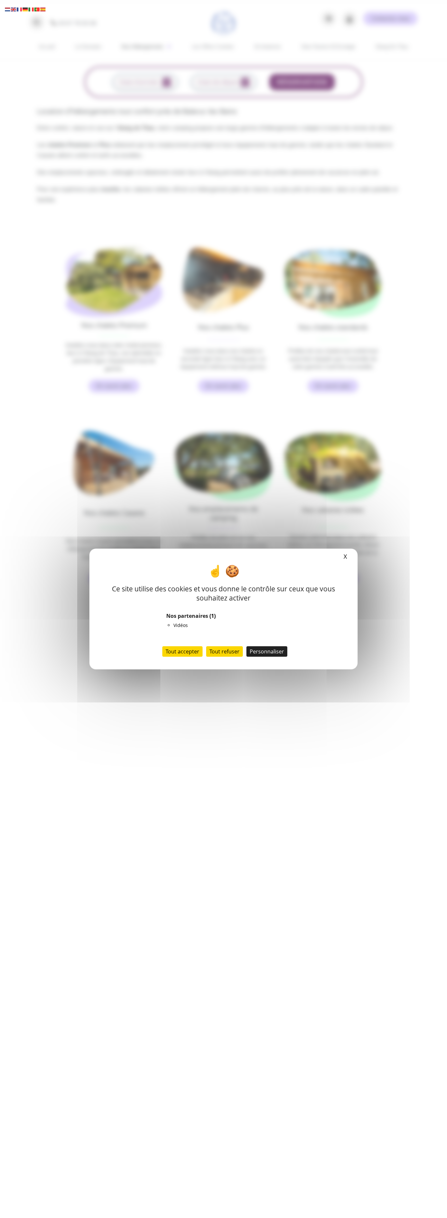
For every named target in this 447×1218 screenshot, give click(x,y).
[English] (14, 9)
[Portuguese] (37, 9)
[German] (25, 9)
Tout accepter (182, 651)
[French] (20, 9)
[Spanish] (43, 9)
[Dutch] (8, 9)
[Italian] (31, 9)
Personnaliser (267, 651)
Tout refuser (224, 651)
